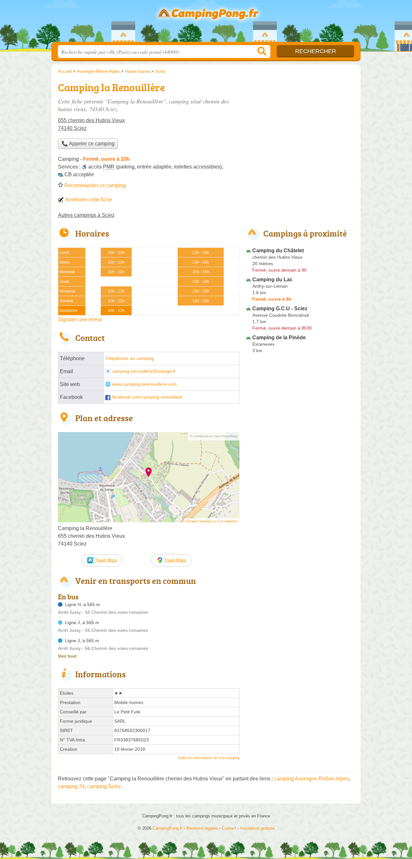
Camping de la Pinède (279, 337)
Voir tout (67, 656)
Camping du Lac (272, 279)
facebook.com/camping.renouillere (147, 397)
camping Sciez (104, 786)
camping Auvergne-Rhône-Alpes (311, 778)
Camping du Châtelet (278, 250)
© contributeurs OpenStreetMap (214, 436)
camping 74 (71, 786)
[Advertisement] (300, 124)
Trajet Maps (175, 560)
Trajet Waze (106, 560)
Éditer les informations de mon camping (208, 758)
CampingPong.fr (206, 23)
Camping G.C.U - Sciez (279, 308)
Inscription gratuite (257, 828)
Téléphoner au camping (129, 358)
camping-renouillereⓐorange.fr (144, 371)
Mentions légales (202, 828)
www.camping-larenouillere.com (144, 384)
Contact (229, 828)
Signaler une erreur (80, 319)
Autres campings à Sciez (86, 215)
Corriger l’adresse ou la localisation (212, 521)
